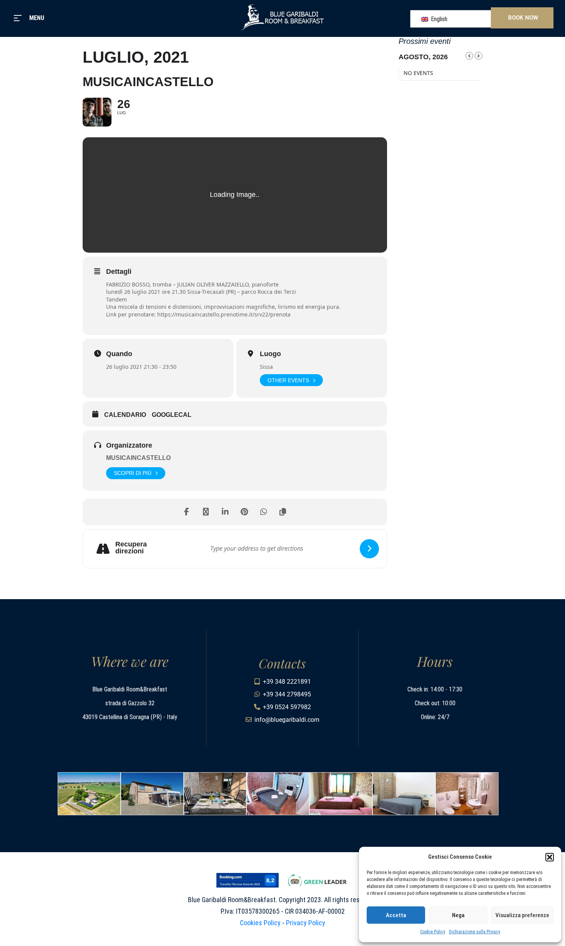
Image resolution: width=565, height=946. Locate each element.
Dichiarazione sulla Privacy (474, 931)
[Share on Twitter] (206, 511)
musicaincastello (138, 458)
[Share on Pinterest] (244, 511)
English (438, 19)
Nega (458, 915)
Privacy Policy (305, 923)
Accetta (396, 915)
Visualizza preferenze (522, 915)
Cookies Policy (260, 923)
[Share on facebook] (186, 511)
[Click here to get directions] (369, 548)
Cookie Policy (432, 931)
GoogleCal (171, 414)
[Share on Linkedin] (225, 511)
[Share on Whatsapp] (263, 511)
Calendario (125, 414)
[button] (549, 857)
